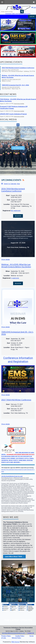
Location (7, 204)
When (8, 271)
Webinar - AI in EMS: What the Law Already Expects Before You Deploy (16, 265)
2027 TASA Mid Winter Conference (16, 400)
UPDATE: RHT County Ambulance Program (13, 114)
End (8, 200)
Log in (32, 16)
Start (8, 195)
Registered (6, 210)
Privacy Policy (6, 636)
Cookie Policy (19, 636)
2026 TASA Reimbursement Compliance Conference (18, 68)
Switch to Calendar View (12, 184)
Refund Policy (16, 638)
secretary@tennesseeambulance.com (13, 633)
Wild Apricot (15, 642)
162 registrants (15, 210)
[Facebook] (18, 124)
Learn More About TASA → (14, 556)
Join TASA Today (18, 148)
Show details (5, 259)
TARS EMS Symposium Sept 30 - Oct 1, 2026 (15, 85)
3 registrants (15, 278)
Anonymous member (19, 103)
